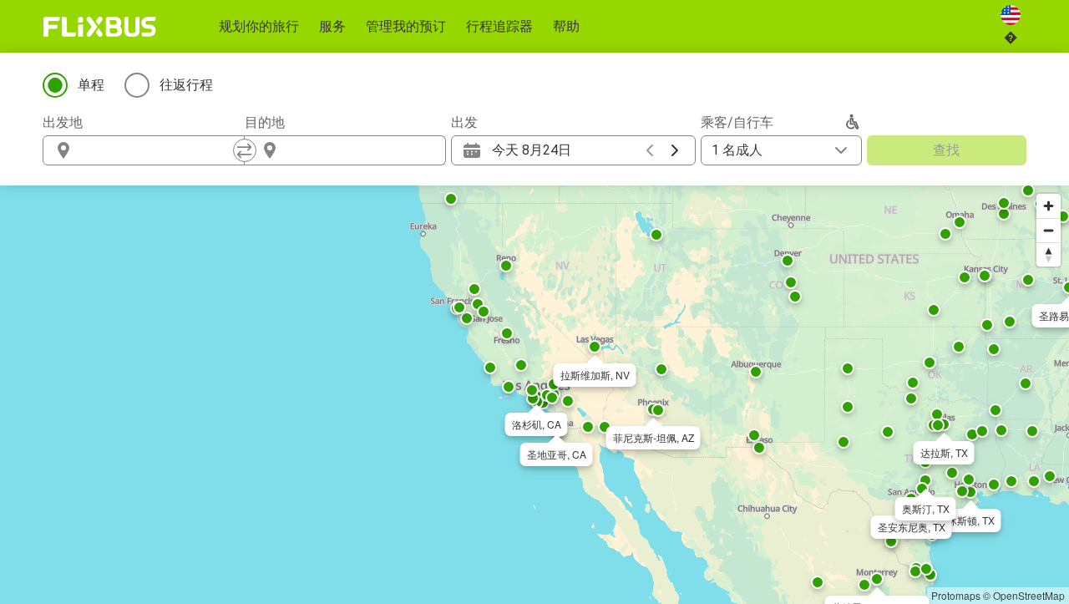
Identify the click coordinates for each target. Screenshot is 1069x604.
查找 (946, 150)
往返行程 (186, 85)
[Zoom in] (1048, 206)
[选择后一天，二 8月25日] (675, 150)
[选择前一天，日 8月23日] (650, 150)
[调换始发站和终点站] (244, 150)
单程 (91, 85)
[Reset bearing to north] (1048, 254)
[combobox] (159, 150)
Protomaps (955, 595)
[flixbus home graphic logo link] (99, 27)
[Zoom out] (1048, 230)
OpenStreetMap (1029, 595)
